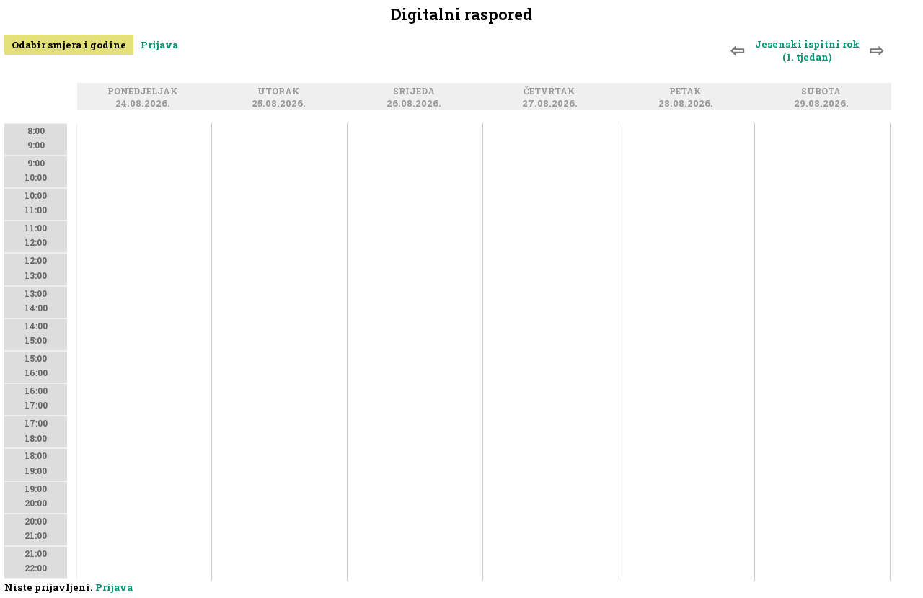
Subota (823, 92)
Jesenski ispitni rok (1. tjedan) (807, 50)
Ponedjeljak (144, 92)
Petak (687, 92)
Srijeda (416, 92)
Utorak (280, 92)
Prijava (159, 44)
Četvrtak (552, 92)
